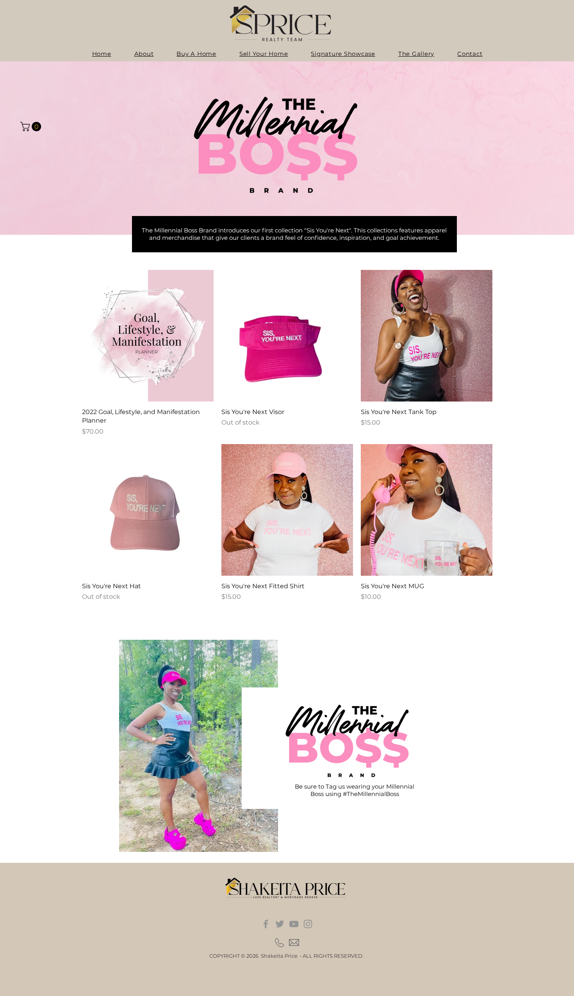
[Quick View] (148, 336)
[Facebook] (265, 924)
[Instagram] (308, 924)
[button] (31, 126)
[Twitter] (279, 924)
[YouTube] (293, 924)
